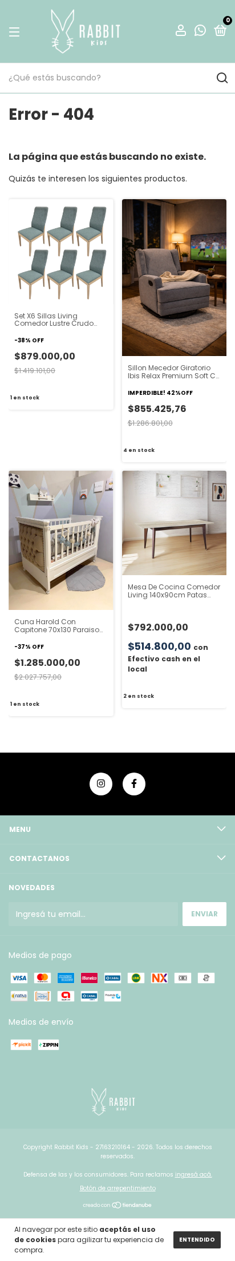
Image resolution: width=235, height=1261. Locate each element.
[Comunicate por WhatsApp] (200, 32)
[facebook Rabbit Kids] (134, 784)
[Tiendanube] (117, 1206)
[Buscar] (221, 78)
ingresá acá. (193, 1174)
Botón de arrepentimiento (118, 1188)
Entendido (197, 1239)
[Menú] (16, 31)
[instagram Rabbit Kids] (101, 784)
